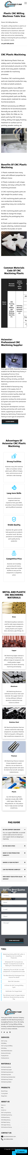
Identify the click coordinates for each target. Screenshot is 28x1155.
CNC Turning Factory (6, 1112)
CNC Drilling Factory (5, 1120)
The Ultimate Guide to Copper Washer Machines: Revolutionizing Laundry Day (14, 997)
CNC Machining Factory (6, 1115)
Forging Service (4, 1055)
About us (3, 1105)
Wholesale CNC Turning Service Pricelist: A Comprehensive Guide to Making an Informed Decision (14, 964)
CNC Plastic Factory (5, 1122)
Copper (14, 650)
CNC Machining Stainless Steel (8, 1077)
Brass (14, 617)
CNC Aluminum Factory (6, 1127)
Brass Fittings (4, 1091)
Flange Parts (4, 1096)
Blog (2, 1107)
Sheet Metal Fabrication (6, 1051)
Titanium (14, 756)
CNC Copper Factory (5, 1125)
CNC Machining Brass (6, 1067)
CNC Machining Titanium (7, 1079)
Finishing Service (5, 1058)
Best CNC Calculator (14, 981)
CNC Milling (3, 1043)
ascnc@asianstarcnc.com (10, 1136)
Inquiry (22, 1151)
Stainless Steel (14, 722)
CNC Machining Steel (6, 1074)
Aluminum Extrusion (6, 1053)
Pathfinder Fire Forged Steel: (14, 991)
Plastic (14, 792)
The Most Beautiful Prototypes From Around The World (13, 976)
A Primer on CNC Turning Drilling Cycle (14, 986)
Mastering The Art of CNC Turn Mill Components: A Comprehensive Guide (14, 970)
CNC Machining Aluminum (7, 1072)
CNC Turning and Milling (6, 1046)
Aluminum (14, 686)
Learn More (10, 422)
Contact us (3, 1110)
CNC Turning (4, 1041)
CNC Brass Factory (5, 1117)
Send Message (14, 940)
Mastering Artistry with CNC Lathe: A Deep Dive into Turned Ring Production (14, 956)
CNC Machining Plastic (6, 1082)
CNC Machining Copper (6, 1069)
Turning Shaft (4, 1093)
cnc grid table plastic (7, 44)
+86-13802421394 (8, 1139)
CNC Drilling (4, 1048)
